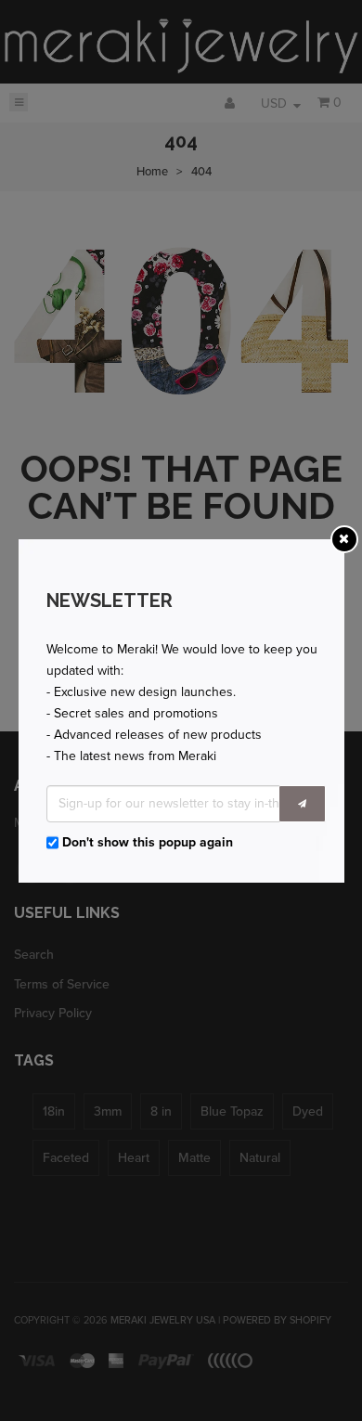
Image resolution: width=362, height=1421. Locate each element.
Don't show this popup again (147, 842)
